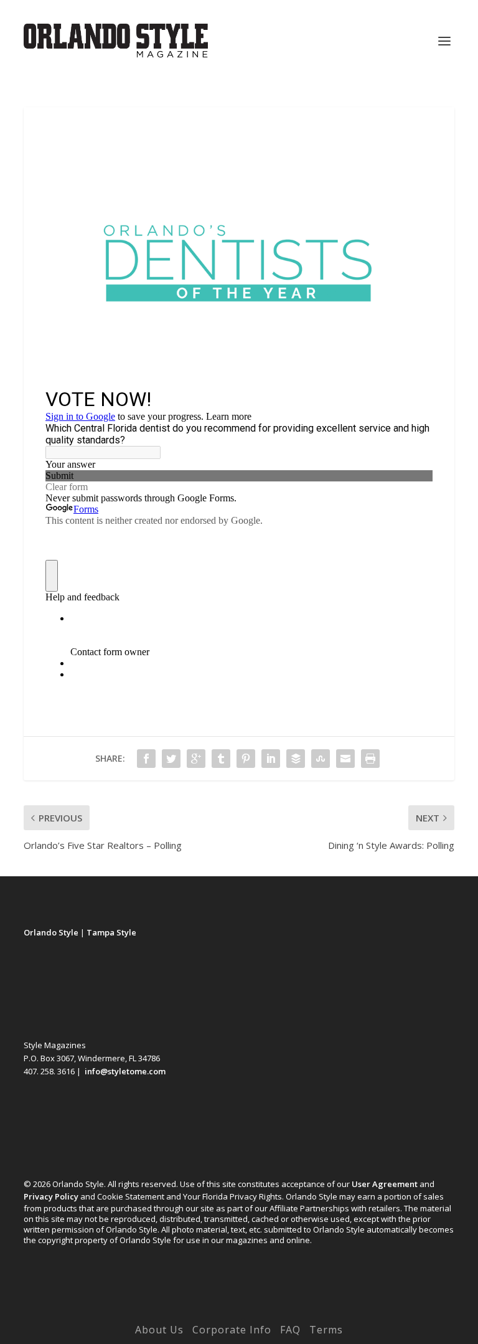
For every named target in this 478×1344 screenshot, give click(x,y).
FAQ (290, 1330)
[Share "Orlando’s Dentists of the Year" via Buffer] (295, 758)
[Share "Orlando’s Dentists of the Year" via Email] (345, 758)
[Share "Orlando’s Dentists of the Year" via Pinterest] (245, 758)
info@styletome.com (125, 1071)
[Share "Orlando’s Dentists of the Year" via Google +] (196, 758)
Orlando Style (51, 932)
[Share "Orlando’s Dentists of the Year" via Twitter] (171, 758)
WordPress (325, 1311)
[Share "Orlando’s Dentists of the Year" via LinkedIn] (270, 758)
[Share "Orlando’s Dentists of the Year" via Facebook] (146, 758)
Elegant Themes (213, 1311)
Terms (326, 1330)
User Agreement (385, 1184)
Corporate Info (231, 1330)
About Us (159, 1330)
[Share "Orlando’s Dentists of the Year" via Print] (370, 758)
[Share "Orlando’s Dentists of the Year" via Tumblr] (221, 758)
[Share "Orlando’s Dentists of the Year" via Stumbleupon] (320, 758)
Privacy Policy (51, 1196)
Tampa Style (111, 932)
